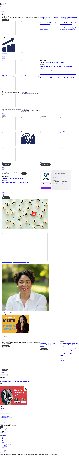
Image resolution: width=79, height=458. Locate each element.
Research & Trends (4, 53)
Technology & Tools (24, 109)
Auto (2, 131)
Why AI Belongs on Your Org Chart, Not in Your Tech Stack (13, 230)
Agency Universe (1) (7, 422)
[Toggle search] (1, 375)
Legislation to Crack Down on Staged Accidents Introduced (49, 23)
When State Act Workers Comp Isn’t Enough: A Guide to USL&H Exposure (58, 74)
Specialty (41, 131)
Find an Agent (4, 8)
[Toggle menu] (4, 375)
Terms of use (4, 456)
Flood (22, 147)
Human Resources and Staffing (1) (7, 417)
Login (3, 1)
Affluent (3, 162)
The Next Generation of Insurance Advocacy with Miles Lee (16, 186)
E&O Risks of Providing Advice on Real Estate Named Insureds (55, 70)
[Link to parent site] (3, 4)
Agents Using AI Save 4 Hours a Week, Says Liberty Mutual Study (69, 23)
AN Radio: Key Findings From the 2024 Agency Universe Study (15, 381)
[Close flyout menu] (0, 6)
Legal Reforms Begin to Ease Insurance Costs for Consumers (49, 18)
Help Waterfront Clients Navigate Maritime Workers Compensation (56, 66)
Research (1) (3, 421)
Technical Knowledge (24, 92)
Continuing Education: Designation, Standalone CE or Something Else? (15, 262)
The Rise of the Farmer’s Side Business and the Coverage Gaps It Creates (69, 344)
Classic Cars (3, 147)
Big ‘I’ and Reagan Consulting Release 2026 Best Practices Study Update (69, 28)
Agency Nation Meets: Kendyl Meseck (9, 334)
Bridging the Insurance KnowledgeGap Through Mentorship (68, 349)
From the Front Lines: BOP (7, 312)
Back (3, 14)
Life (21, 162)
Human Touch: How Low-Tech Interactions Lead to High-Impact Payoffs (48, 345)
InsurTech (22, 52)
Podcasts (3, 167)
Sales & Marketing (24, 75)
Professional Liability (63, 131)
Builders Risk (42, 162)
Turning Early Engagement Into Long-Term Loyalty (52, 62)
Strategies (3, 56)
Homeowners (23, 131)
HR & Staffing (4, 91)
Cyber (60, 162)
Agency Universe (3, 408)
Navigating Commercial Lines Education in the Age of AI (15, 182)
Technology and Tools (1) (5, 416)
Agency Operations (4, 75)
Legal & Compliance (5, 108)
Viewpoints (3, 192)
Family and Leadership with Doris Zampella (12, 178)
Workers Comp (62, 147)
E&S (41, 147)
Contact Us (5, 446)
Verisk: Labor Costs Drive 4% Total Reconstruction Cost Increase (68, 18)
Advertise (5, 445)
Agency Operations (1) (5, 415)
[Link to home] (2, 11)
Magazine (3, 338)
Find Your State (4, 9)
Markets (3, 113)
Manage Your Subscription (7, 444)
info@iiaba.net (4, 435)
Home (3, 379)
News (3, 13)
